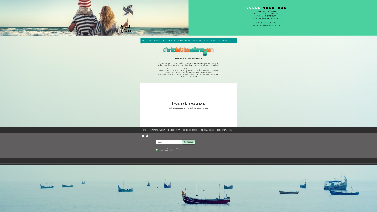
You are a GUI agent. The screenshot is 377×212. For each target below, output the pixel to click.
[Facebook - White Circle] (143, 135)
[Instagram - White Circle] (147, 135)
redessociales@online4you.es (268, 18)
